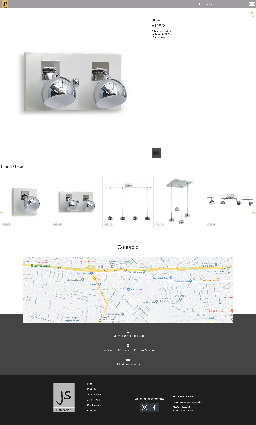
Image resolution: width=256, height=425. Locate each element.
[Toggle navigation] (252, 4)
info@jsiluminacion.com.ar (128, 364)
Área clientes (93, 400)
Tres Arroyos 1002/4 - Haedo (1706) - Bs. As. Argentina (128, 350)
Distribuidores (94, 405)
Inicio (89, 384)
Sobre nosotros (94, 394)
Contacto (91, 410)
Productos (92, 389)
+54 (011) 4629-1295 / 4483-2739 (128, 336)
